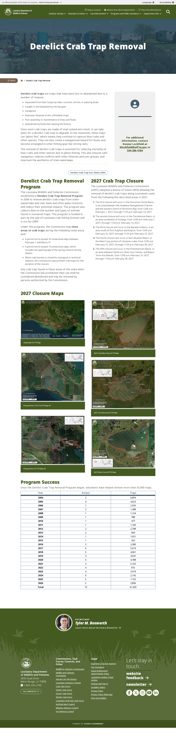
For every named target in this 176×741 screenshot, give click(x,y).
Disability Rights (98, 687)
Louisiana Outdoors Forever (68, 682)
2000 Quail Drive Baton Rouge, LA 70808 (33, 680)
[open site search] (168, 11)
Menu (13, 80)
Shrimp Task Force (64, 697)
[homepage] (18, 11)
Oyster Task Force (64, 693)
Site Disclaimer (97, 667)
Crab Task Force (63, 686)
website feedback (134, 675)
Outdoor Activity (56, 13)
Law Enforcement (98, 13)
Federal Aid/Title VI (99, 683)
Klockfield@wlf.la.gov (133, 147)
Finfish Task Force (64, 690)
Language (147, 2)
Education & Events (76, 13)
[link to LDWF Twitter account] (136, 693)
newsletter (136, 684)
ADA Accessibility (98, 698)
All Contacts (29, 691)
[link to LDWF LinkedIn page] (156, 693)
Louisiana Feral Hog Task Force (70, 700)
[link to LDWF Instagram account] (142, 693)
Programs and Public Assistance (125, 13)
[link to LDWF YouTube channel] (149, 693)
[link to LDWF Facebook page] (129, 693)
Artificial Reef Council (65, 704)
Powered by (88, 724)
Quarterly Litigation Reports (103, 663)
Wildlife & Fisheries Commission (70, 669)
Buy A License (94, 10)
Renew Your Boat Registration (121, 10)
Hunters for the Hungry (66, 679)
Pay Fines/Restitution (151, 10)
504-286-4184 (135, 150)
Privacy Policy (97, 691)
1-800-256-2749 (32, 685)
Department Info (151, 13)
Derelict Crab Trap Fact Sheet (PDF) (88, 172)
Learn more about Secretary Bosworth (96, 627)
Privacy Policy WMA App (101, 694)
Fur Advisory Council (65, 711)
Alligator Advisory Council (67, 708)
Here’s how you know (49, 2)
